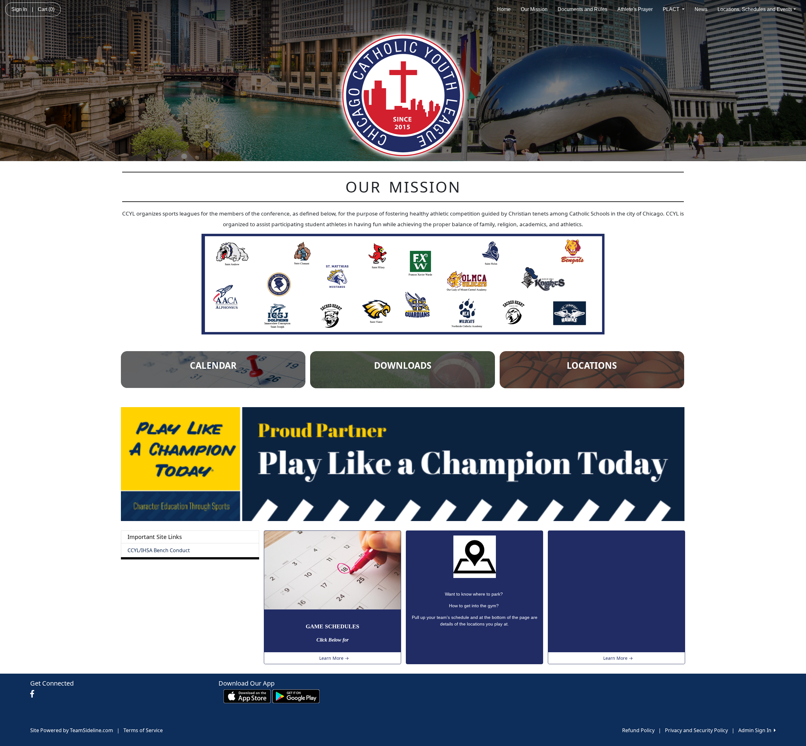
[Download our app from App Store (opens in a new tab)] (247, 696)
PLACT (672, 9)
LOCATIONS (592, 365)
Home (504, 9)
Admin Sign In (756, 730)
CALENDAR (213, 365)
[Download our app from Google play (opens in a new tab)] (296, 696)
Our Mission (534, 9)
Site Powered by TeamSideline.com (71, 730)
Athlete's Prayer (635, 9)
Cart (46, 9)
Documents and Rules (582, 9)
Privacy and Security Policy (696, 730)
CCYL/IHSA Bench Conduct (159, 550)
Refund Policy (638, 730)
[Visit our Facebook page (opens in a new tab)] (33, 694)
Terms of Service (143, 730)
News (701, 9)
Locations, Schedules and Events (755, 9)
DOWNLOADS (402, 365)
